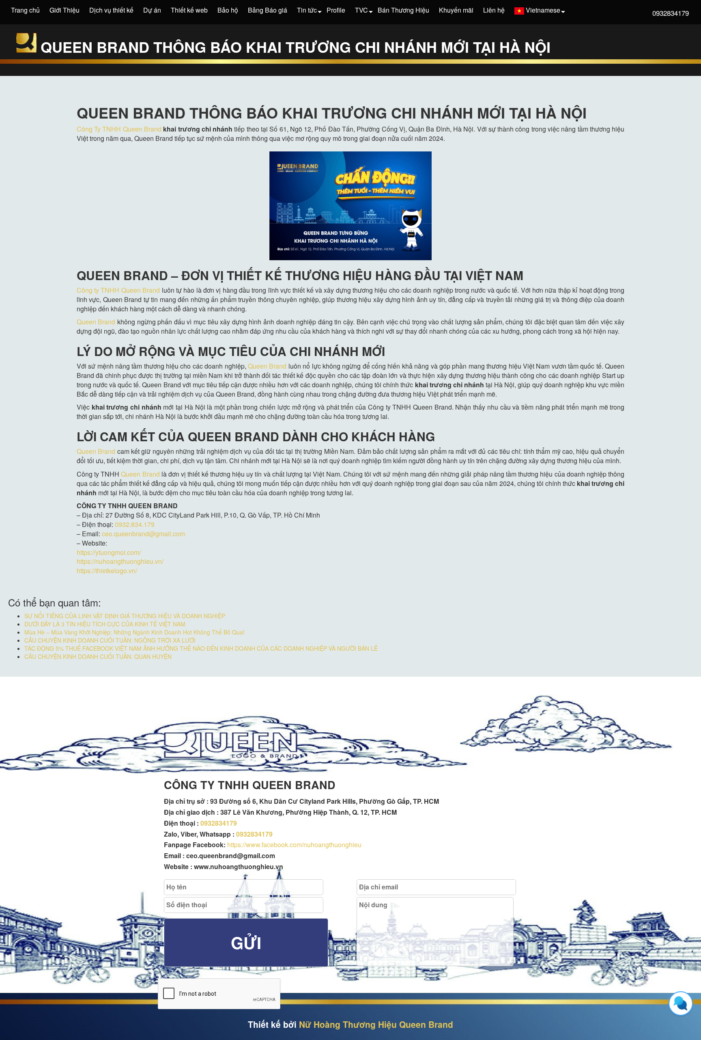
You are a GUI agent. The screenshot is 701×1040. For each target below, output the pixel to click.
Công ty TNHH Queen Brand (118, 290)
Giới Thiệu (64, 10)
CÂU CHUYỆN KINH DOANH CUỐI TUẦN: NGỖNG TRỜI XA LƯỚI (110, 640)
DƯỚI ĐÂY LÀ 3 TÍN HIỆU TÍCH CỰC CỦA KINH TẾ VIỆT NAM (104, 624)
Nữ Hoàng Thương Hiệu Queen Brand (376, 1024)
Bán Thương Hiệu (403, 10)
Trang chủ (25, 10)
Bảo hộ (227, 10)
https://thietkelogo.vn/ (107, 570)
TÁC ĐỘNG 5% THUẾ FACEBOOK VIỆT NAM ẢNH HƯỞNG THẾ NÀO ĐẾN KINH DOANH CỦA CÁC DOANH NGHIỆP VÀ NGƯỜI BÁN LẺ (201, 648)
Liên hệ (494, 10)
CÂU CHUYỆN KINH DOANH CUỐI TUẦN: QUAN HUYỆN (98, 656)
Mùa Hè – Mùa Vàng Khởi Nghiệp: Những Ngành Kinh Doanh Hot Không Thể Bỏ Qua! (134, 632)
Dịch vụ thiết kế (111, 10)
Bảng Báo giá (267, 10)
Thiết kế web (189, 10)
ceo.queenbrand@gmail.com (143, 533)
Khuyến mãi (456, 10)
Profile (336, 10)
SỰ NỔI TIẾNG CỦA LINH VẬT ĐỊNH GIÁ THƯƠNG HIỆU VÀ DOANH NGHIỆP (124, 616)
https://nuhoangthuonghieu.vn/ (120, 561)
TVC (361, 10)
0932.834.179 (135, 524)
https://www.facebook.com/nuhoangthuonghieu (294, 844)
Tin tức (307, 10)
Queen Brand (96, 321)
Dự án (152, 10)
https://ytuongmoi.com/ (109, 552)
